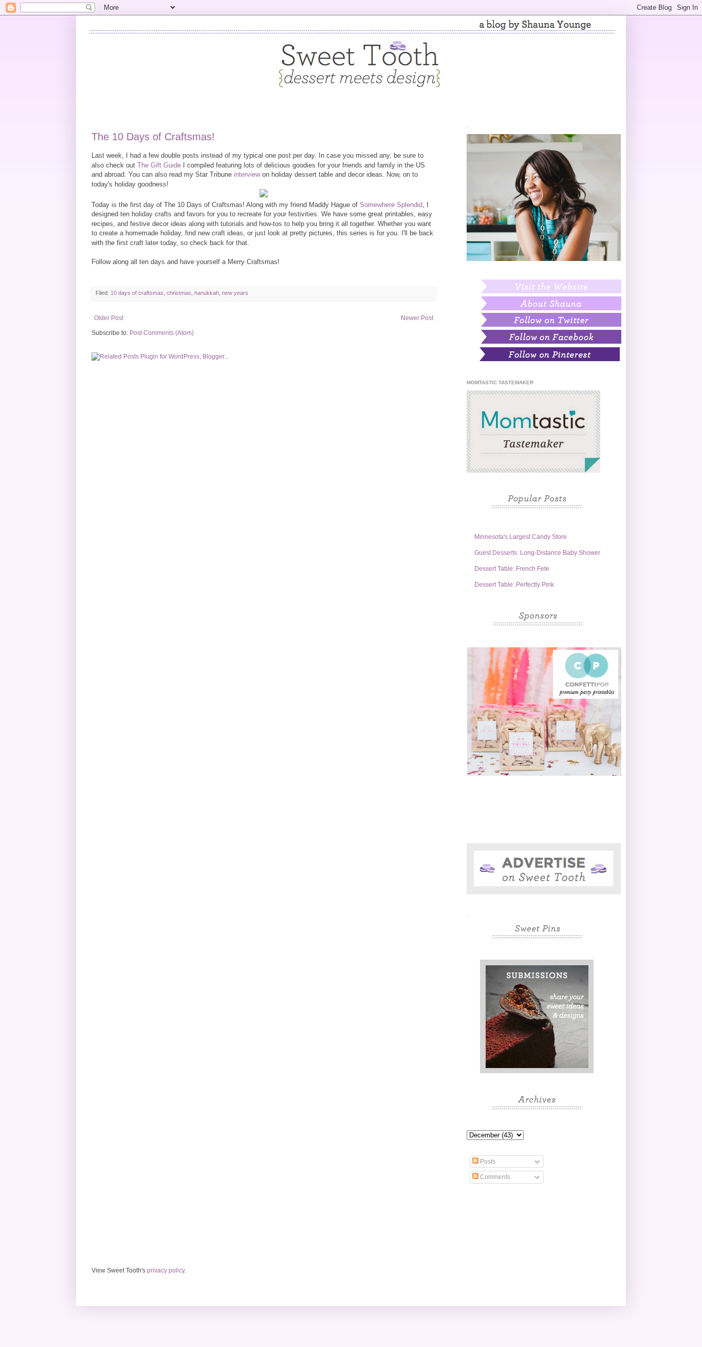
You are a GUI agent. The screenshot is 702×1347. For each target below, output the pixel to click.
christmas (179, 293)
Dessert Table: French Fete (511, 568)
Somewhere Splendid (391, 205)
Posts (486, 1161)
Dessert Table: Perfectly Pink (514, 584)
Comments (494, 1177)
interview (247, 174)
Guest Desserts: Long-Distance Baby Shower (537, 552)
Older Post (108, 318)
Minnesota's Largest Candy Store (520, 536)
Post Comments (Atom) (162, 332)
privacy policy (165, 1270)
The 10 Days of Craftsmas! (153, 136)
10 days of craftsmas (136, 293)
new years (235, 293)
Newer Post (417, 318)
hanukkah (206, 293)
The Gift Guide (159, 165)
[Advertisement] (263, 448)
